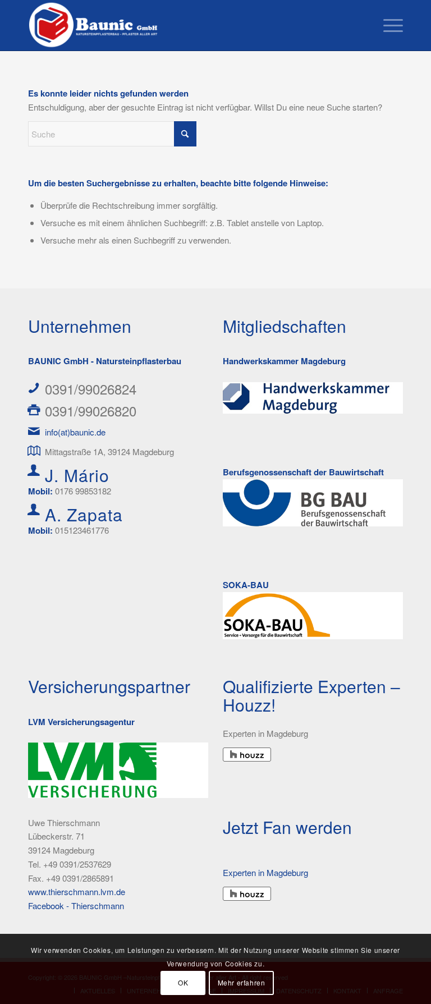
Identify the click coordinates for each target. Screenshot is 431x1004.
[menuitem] (387, 25)
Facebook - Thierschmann (76, 905)
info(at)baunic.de (75, 432)
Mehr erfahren (241, 982)
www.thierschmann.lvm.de (76, 891)
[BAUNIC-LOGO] (95, 25)
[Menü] (387, 25)
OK (183, 982)
